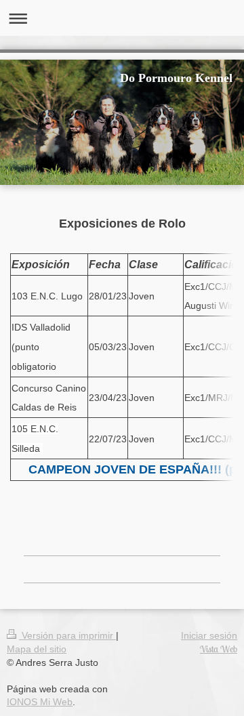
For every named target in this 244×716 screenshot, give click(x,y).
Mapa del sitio (36, 649)
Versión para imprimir (67, 635)
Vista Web (218, 649)
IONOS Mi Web (40, 701)
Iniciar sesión (209, 635)
